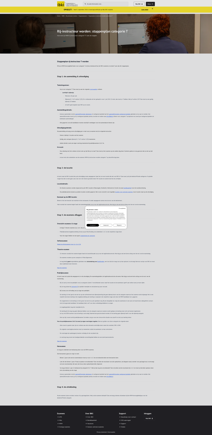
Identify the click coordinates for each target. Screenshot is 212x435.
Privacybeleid (122, 208)
